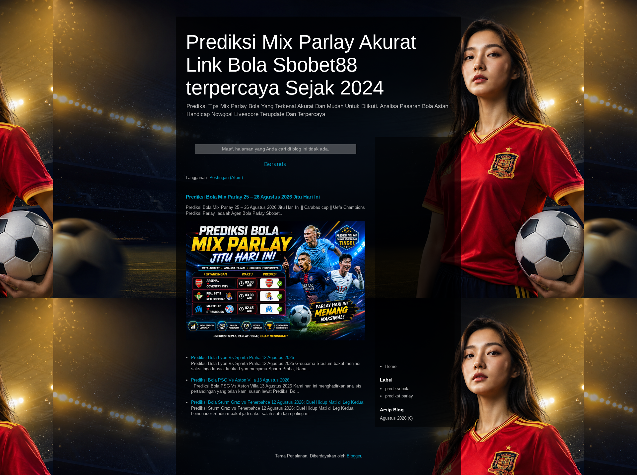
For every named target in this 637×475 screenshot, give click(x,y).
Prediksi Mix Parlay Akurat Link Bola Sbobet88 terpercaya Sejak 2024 (301, 65)
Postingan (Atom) (226, 177)
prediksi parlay (399, 395)
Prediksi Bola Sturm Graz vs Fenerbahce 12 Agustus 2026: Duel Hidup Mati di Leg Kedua (277, 402)
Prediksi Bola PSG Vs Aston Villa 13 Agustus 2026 (240, 380)
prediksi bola (397, 388)
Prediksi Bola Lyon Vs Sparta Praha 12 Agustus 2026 (242, 357)
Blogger (354, 455)
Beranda (275, 164)
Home (390, 366)
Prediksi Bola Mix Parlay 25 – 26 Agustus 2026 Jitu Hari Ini (253, 197)
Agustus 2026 (393, 418)
